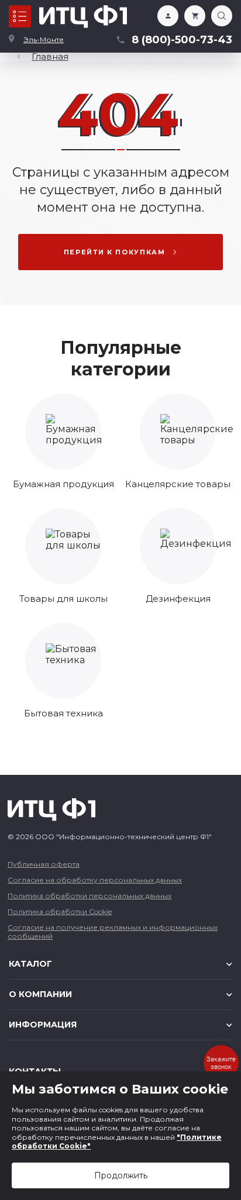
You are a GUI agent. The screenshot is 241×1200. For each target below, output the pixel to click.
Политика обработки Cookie (60, 911)
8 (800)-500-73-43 (182, 39)
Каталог (20, 16)
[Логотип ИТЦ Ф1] (83, 16)
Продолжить (120, 1175)
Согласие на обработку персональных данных (95, 879)
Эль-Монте (43, 39)
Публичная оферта (44, 864)
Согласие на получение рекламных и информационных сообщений (113, 931)
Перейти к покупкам (115, 252)
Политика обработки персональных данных (89, 895)
